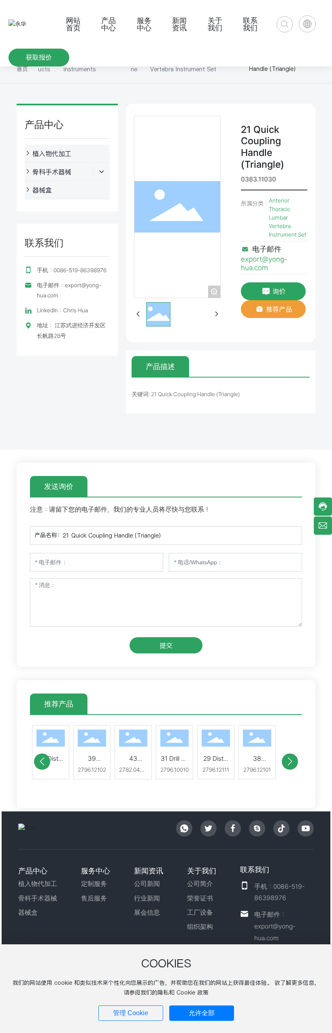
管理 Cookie (130, 1013)
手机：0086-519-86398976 (71, 270)
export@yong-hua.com (264, 263)
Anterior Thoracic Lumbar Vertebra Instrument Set (287, 217)
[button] (42, 761)
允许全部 (202, 1013)
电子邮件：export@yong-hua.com (275, 926)
